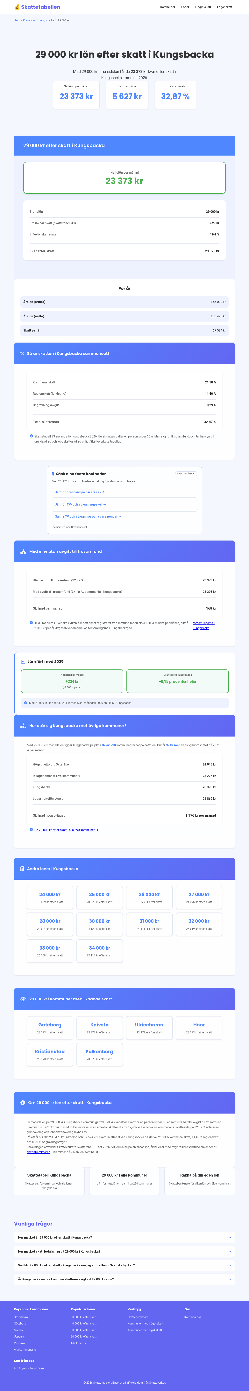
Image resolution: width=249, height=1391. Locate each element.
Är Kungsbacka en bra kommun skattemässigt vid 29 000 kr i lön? (66, 1279)
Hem (16, 20)
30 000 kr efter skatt (83, 1317)
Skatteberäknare (138, 1317)
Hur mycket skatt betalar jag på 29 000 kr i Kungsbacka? (59, 1251)
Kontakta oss (192, 1317)
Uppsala (19, 1336)
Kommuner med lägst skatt (145, 1330)
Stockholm (21, 1317)
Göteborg (20, 1323)
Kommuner (167, 7)
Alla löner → (78, 1343)
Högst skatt (203, 7)
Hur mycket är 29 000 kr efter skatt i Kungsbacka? (55, 1237)
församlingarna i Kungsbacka (204, 625)
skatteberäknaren (38, 1152)
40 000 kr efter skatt (83, 1323)
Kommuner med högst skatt (145, 1323)
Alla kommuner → (25, 1349)
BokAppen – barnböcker (29, 1368)
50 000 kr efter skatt (83, 1330)
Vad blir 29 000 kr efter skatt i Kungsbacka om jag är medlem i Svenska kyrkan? (76, 1265)
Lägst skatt (224, 7)
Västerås (19, 1343)
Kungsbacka (47, 20)
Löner (185, 7)
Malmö (18, 1330)
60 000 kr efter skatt (83, 1336)
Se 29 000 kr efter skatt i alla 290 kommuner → (66, 830)
